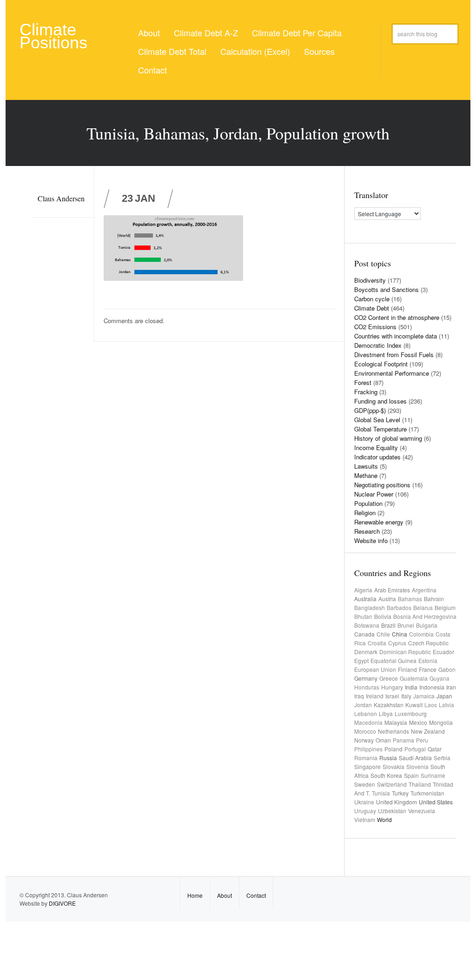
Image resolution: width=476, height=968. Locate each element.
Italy (406, 696)
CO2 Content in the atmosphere (396, 317)
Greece (388, 678)
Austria (387, 599)
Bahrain (434, 599)
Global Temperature (380, 428)
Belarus (423, 607)
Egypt (361, 660)
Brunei (405, 625)
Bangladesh (369, 607)
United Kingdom (396, 802)
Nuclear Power (373, 494)
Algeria (363, 590)
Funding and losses (380, 401)
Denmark (365, 652)
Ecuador (443, 652)
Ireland (374, 696)
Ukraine (364, 802)
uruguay (365, 811)
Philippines (368, 749)
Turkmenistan (427, 793)
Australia (365, 599)
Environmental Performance (391, 373)
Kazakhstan (388, 705)
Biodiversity (370, 280)
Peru (422, 740)
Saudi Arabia (415, 758)
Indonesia (431, 687)
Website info (371, 540)
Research (367, 531)
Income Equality (376, 447)
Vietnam (364, 819)
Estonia (427, 660)
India (411, 687)
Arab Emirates (392, 590)
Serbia (442, 758)
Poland (393, 749)
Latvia (446, 705)
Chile (383, 634)
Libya (386, 713)
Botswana (366, 625)
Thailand (420, 784)
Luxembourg (411, 713)
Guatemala (414, 678)
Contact (152, 69)
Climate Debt (371, 308)
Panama (403, 740)
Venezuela (421, 811)
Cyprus (397, 643)
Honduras (366, 687)
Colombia (421, 634)
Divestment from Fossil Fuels (394, 354)
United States (436, 802)
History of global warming (388, 438)
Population (368, 503)
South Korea (386, 775)
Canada (364, 634)
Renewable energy (378, 521)
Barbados (399, 607)
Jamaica (424, 696)
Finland (407, 669)
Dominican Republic (405, 652)
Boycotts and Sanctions (386, 289)
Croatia (377, 643)
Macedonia (368, 722)
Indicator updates (377, 456)
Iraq (359, 696)
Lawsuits (366, 466)
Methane (365, 475)
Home (195, 895)
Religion (365, 512)
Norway (364, 740)
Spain (411, 775)
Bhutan (363, 616)
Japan (444, 696)
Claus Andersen (61, 198)
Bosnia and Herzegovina (424, 616)
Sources (319, 51)
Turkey (400, 793)
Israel (392, 696)
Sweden (364, 784)
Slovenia (417, 766)
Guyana (440, 678)
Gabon (447, 669)
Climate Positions (53, 36)
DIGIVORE (62, 903)
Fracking (365, 391)
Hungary (392, 687)
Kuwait (414, 705)
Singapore (367, 766)
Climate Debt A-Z (206, 32)
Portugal (415, 749)
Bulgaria (426, 625)
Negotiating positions (382, 484)
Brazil (388, 625)
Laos (430, 705)
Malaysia (395, 722)
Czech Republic (428, 643)
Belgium (445, 607)
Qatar (435, 749)
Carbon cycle (372, 298)
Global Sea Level (377, 419)
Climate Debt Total (172, 51)
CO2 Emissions (375, 326)
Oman (383, 740)
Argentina (424, 590)
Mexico (418, 722)
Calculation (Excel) (255, 51)
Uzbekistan (392, 811)
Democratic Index (378, 345)
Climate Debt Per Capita (297, 32)
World (384, 819)
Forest (362, 382)
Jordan (363, 705)
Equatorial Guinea (393, 660)
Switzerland (392, 784)
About (149, 32)
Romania (365, 758)
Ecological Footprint (381, 363)
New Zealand (428, 731)
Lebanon (365, 713)
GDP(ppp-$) (370, 410)
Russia (388, 758)
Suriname (433, 775)
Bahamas (410, 599)
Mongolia (441, 722)
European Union (375, 669)
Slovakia (393, 766)
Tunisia (381, 793)
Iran (451, 687)
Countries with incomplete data (395, 336)
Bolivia (382, 616)
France (427, 669)
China (399, 634)
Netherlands (393, 731)
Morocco (365, 731)
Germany (365, 678)
